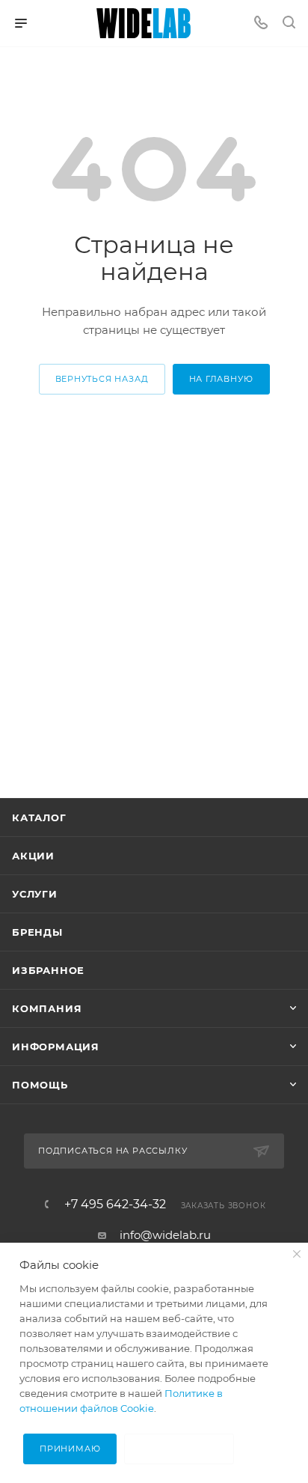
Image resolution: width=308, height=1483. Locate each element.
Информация (55, 1047)
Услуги (35, 894)
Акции (33, 856)
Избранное (48, 970)
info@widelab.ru (165, 1235)
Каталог (39, 817)
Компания (46, 1008)
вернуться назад (102, 379)
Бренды (37, 932)
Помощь (40, 1085)
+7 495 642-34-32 (115, 1205)
